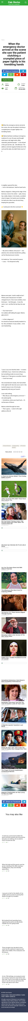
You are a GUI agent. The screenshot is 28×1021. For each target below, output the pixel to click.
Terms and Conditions (15, 995)
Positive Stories (7, 80)
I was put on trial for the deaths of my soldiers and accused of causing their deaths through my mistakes (12, 894)
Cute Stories (14, 2)
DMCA (7, 996)
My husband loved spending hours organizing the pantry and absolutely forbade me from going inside (12, 922)
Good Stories (7, 445)
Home (2, 40)
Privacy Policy (5, 995)
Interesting (16, 445)
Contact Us (12, 996)
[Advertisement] (14, 23)
